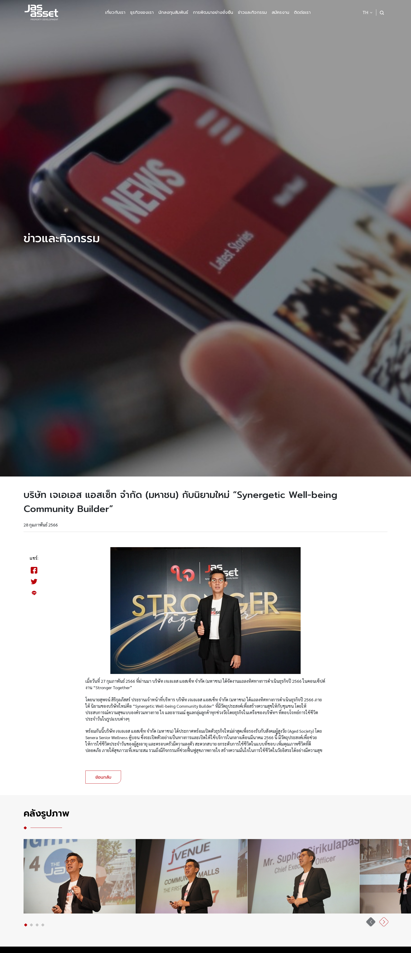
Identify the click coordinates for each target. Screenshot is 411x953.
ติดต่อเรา (302, 12)
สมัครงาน (280, 12)
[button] (25, 925)
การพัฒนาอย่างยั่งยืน (213, 12)
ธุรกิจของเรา (142, 12)
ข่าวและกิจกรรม (252, 12)
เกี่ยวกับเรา (115, 12)
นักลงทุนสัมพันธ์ (173, 12)
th (365, 12)
